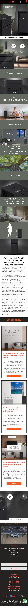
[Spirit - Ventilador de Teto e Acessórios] (12, 2)
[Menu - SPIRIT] (2, 2)
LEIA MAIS (14, 376)
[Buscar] (23, 2)
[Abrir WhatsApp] (25, 601)
